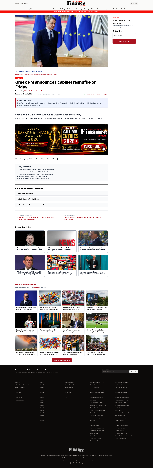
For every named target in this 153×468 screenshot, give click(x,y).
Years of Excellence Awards (122, 412)
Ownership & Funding (120, 418)
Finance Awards (94, 440)
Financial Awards (119, 430)
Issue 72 (42, 415)
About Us (17, 382)
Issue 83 (42, 387)
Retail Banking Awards (120, 438)
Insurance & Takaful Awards (97, 428)
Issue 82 (42, 390)
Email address (105, 369)
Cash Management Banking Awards (99, 390)
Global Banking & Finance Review (35, 91)
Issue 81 (42, 392)
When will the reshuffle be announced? (31, 205)
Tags (92, 460)
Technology (70, 9)
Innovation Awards (94, 425)
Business (48, 9)
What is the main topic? (26, 193)
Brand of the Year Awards (96, 384)
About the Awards (69, 382)
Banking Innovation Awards (96, 435)
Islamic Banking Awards (121, 387)
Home (17, 74)
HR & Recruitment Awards (121, 400)
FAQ (66, 397)
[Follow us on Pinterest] (70, 463)
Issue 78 (42, 400)
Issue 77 (42, 402)
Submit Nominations (70, 390)
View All (42, 423)
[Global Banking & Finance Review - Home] (76, 3)
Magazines (107, 9)
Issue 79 (42, 397)
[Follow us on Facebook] (76, 463)
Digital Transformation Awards (97, 410)
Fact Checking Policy (120, 428)
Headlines (116, 9)
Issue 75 (42, 407)
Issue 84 (42, 384)
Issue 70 (42, 420)
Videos (93, 9)
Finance (55, 9)
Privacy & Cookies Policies (21, 395)
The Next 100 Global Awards (122, 405)
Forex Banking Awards (95, 423)
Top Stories (31, 9)
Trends (123, 9)
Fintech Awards (94, 412)
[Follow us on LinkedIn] (79, 463)
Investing (79, 9)
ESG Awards (93, 420)
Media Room (68, 395)
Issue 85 (42, 382)
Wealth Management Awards (122, 407)
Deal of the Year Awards (96, 402)
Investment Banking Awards (97, 430)
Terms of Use (18, 397)
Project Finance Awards (121, 392)
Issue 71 (42, 418)
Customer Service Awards (96, 397)
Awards (99, 9)
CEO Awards (93, 395)
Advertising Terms (19, 400)
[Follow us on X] (82, 463)
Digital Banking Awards (96, 438)
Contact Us (18, 390)
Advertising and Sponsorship (22, 384)
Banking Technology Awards (97, 392)
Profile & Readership (20, 387)
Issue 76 (42, 405)
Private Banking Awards (121, 433)
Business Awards (94, 387)
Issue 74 (42, 410)
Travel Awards (118, 410)
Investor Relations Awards (121, 382)
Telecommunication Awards (122, 397)
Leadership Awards (120, 384)
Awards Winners (69, 387)
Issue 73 (42, 412)
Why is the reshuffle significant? (28, 199)
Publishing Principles (120, 415)
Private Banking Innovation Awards (123, 435)
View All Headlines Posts (61, 360)
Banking (62, 9)
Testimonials (68, 392)
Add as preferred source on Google (96, 94)
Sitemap (87, 460)
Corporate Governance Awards (98, 405)
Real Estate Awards (120, 390)
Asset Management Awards (97, 382)
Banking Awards (94, 433)
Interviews (40, 9)
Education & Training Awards (97, 415)
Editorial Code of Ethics (121, 423)
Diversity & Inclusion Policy (121, 425)
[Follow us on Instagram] (73, 463)
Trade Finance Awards (120, 402)
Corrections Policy (119, 420)
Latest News (18, 392)
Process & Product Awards (122, 395)
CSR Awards (93, 400)
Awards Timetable (69, 384)
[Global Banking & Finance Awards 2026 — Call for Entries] (61, 139)
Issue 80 (42, 395)
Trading (86, 9)
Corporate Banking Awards (97, 407)
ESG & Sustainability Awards (97, 418)
